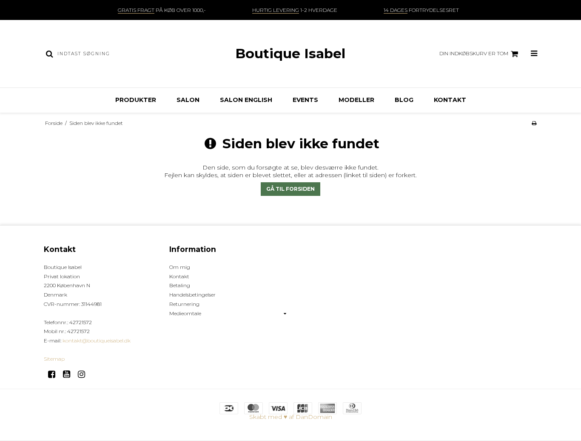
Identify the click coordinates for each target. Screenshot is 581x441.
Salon (188, 100)
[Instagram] (84, 374)
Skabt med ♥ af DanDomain (290, 417)
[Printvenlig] (534, 123)
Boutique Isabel (290, 53)
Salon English (246, 100)
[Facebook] (54, 374)
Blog (404, 100)
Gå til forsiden (290, 189)
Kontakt (450, 100)
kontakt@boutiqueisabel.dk (97, 340)
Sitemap (54, 359)
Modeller (356, 100)
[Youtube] (69, 374)
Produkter (135, 100)
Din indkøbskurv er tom (473, 53)
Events (305, 100)
